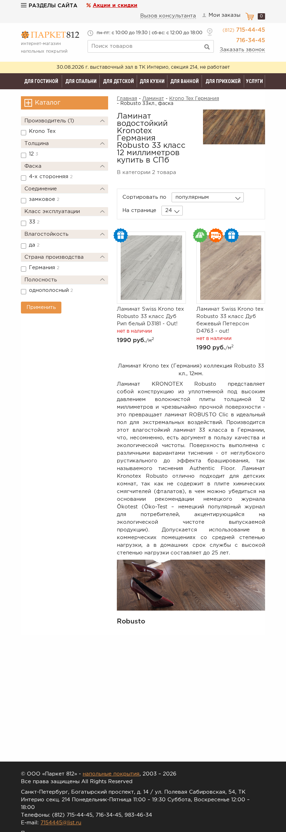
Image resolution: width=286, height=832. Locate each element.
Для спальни (81, 81)
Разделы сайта (53, 5)
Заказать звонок (242, 49)
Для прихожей (223, 81)
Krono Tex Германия (194, 99)
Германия (44, 267)
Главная (127, 99)
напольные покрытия (111, 774)
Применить (41, 307)
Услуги (254, 81)
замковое (44, 199)
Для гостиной (41, 81)
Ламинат (153, 99)
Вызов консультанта (168, 16)
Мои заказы (224, 15)
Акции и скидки (115, 5)
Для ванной (184, 81)
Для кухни (152, 81)
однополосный (51, 290)
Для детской (118, 81)
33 (34, 222)
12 (33, 154)
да (34, 245)
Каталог (47, 103)
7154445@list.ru (60, 822)
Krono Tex (42, 131)
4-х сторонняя (51, 176)
